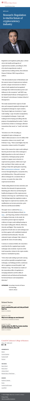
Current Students (5, 354)
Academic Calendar (6, 380)
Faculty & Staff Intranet (7, 385)
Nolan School (4, 368)
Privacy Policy (5, 397)
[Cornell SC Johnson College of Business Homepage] (15, 341)
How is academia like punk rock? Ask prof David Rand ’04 (15, 308)
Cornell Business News (10, 6)
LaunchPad (4, 388)
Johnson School (5, 371)
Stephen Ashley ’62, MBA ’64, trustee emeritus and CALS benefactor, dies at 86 (15, 327)
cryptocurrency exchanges (12, 169)
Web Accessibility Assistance (8, 399)
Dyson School (5, 366)
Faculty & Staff (5, 357)
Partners (3, 359)
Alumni (3, 352)
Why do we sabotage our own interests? (13, 317)
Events (3, 383)
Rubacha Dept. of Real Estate (8, 373)
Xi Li (20, 210)
